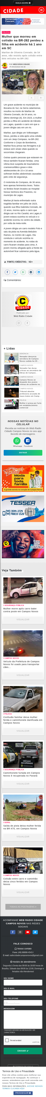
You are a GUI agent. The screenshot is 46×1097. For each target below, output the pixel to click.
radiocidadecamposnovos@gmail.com (26, 955)
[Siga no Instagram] (20, 932)
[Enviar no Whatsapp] (23, 272)
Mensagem (9, 1009)
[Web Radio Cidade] (13, 10)
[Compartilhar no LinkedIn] (38, 272)
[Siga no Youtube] (27, 932)
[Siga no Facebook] (12, 932)
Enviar (22, 1051)
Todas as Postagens (22, 907)
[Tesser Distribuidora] (23, 509)
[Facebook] (27, 323)
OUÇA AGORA (22, 3)
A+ (41, 98)
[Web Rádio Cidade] (23, 544)
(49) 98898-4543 (25, 952)
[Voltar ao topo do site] (42, 603)
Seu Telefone (11, 999)
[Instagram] (18, 323)
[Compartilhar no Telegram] (30, 272)
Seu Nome (9, 978)
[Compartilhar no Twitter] (15, 272)
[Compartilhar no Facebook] (7, 272)
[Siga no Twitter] (35, 932)
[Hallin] (23, 478)
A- (32, 98)
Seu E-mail (9, 988)
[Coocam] (23, 21)
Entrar (23, 453)
